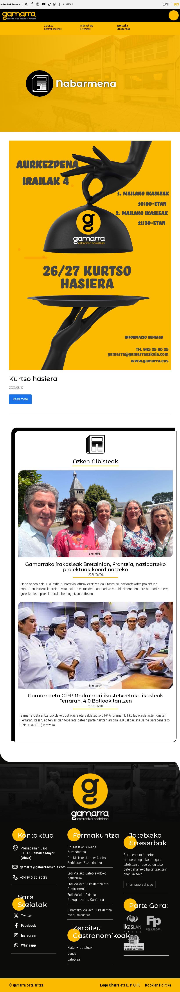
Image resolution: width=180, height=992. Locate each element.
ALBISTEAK (68, 4)
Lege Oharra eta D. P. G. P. (120, 985)
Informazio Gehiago (139, 884)
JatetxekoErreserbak (122, 27)
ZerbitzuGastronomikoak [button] (49, 27)
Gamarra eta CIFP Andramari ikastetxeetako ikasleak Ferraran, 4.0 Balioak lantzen (95, 698)
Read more (20, 399)
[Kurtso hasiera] (90, 255)
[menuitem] (165, 4)
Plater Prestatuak (79, 947)
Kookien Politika (158, 985)
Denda (71, 953)
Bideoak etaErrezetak (86, 27)
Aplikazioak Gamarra (10, 4)
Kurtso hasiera (33, 379)
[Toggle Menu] (173, 15)
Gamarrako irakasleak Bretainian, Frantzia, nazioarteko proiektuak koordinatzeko (95, 567)
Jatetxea (73, 959)
